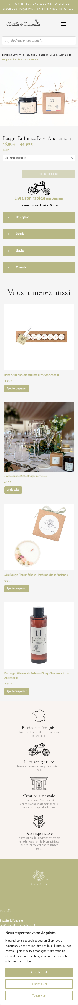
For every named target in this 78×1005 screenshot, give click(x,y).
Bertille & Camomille (13, 54)
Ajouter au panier (48, 173)
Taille (6, 150)
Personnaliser (39, 984)
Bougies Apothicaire (60, 54)
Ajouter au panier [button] (16, 388)
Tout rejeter (39, 995)
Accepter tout (39, 972)
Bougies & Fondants (37, 54)
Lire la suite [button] (13, 489)
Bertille (6, 911)
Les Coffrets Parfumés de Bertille (18, 925)
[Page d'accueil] (23, 24)
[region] (39, 965)
